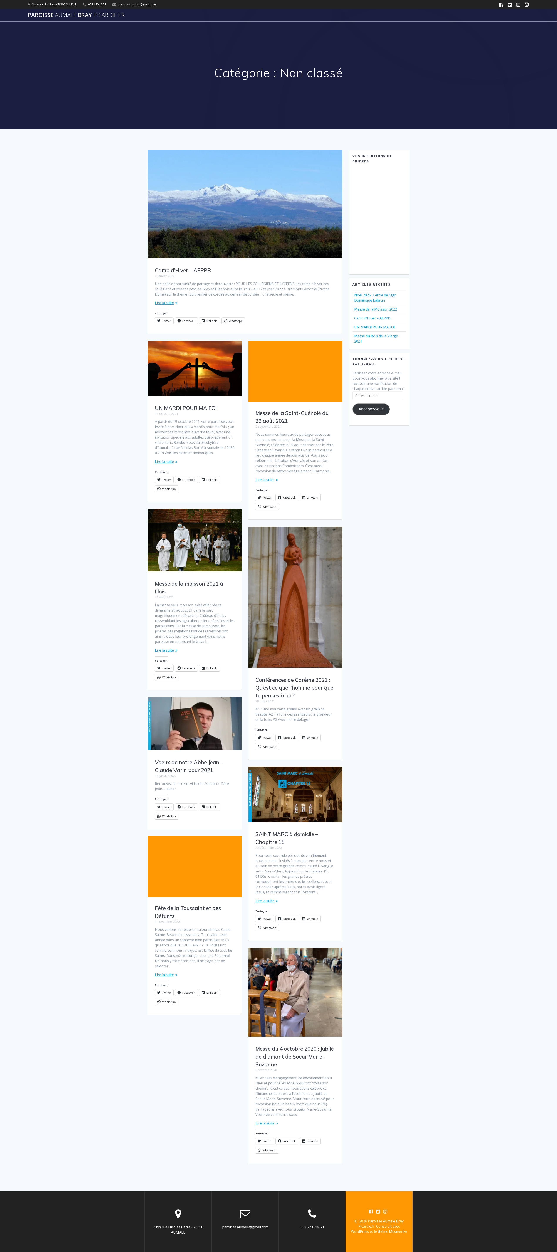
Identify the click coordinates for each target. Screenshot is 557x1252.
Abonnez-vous (371, 409)
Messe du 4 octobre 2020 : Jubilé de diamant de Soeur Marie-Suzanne (294, 1056)
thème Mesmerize (392, 1231)
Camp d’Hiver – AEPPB (183, 270)
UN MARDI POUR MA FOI (186, 408)
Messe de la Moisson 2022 (375, 309)
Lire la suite (164, 303)
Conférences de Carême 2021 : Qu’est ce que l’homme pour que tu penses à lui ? (294, 688)
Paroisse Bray (76, 15)
